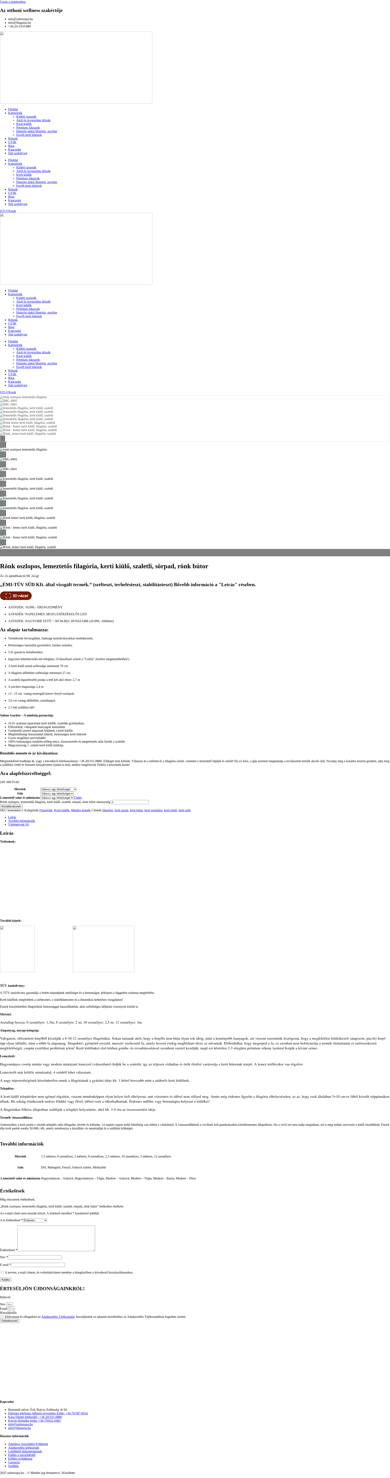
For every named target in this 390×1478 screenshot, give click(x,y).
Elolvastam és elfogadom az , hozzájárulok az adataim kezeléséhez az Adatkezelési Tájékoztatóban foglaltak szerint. (95, 1316)
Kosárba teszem (11, 806)
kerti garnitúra (153, 810)
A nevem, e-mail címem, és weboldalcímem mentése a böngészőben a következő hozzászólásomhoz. (69, 1272)
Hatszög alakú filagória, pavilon (36, 131)
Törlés (78, 797)
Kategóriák (15, 113)
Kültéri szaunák (26, 116)
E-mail (5, 1264)
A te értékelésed (11, 1220)
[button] (195, 551)
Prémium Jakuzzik (28, 127)
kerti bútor (136, 810)
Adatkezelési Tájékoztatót (57, 1316)
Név (4, 1257)
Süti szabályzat (17, 153)
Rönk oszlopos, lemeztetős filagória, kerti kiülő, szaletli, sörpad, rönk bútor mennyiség (55, 802)
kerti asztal (121, 810)
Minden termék (81, 810)
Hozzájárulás (8, 1312)
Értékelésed (8, 1250)
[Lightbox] (195, 445)
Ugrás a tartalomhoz (13, 1)
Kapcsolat (14, 149)
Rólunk (13, 138)
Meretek (20, 789)
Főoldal (13, 109)
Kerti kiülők (24, 124)
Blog (11, 146)
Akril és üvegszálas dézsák (33, 120)
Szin (20, 793)
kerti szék (185, 810)
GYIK (12, 142)
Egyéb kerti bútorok (29, 135)
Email (4, 1308)
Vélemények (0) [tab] (18, 824)
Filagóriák (45, 810)
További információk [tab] (21, 821)
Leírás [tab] (12, 817)
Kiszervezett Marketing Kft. (94, 1473)
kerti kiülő (170, 810)
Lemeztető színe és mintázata (20, 797)
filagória (107, 810)
